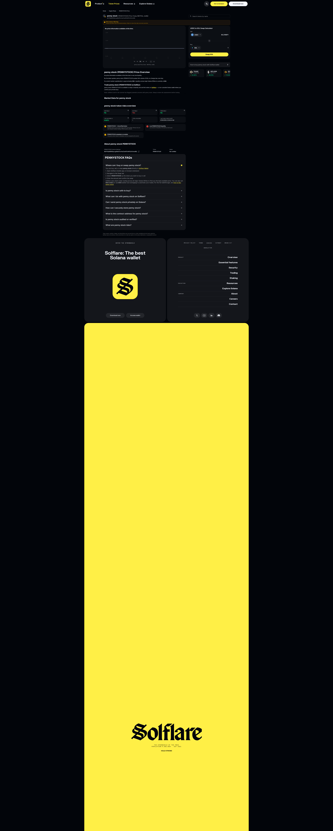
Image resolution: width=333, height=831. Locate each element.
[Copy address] (139, 151)
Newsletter (208, 248)
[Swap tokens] (209, 40)
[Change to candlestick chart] (154, 61)
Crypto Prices (112, 11)
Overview (233, 257)
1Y (146, 61)
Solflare (154, 87)
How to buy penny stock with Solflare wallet (204, 64)
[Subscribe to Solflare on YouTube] (204, 315)
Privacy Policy (189, 243)
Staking (234, 278)
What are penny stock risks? (118, 225)
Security (233, 268)
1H (134, 61)
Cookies (209, 243)
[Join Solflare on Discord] (219, 315)
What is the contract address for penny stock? (127, 214)
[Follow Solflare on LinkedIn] (211, 315)
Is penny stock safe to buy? (118, 190)
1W (140, 61)
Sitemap (218, 243)
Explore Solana (230, 289)
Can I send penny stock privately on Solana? (126, 202)
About (234, 294)
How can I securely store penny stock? (123, 208)
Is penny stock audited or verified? (121, 219)
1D (137, 61)
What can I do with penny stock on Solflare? (126, 196)
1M (143, 61)
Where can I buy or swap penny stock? (123, 165)
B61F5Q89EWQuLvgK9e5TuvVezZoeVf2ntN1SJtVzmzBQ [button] (121, 18)
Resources (232, 283)
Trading (234, 273)
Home (104, 11)
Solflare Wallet (143, 168)
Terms (201, 243)
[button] (166, 22)
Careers (233, 299)
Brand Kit (228, 243)
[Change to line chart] (151, 61)
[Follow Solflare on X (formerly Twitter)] (197, 315)
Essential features (228, 263)
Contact (233, 304)
